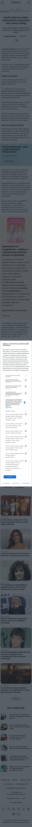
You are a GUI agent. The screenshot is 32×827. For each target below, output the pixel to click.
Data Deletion (6, 483)
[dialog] (16, 413)
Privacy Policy (26, 483)
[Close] (28, 344)
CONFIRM (10, 476)
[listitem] (16, 376)
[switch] (25, 380)
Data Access (16, 483)
